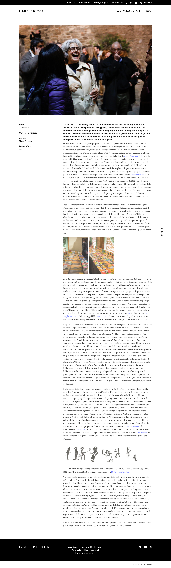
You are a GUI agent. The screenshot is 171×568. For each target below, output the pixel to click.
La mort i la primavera (132, 426)
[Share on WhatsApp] (162, 235)
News (148, 11)
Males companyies (137, 174)
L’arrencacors (81, 429)
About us (71, 2)
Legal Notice (73, 547)
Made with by (142, 564)
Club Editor (31, 11)
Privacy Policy (84, 547)
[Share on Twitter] (162, 231)
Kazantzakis (142, 432)
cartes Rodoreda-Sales (133, 156)
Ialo (129, 313)
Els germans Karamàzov (120, 472)
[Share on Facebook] (162, 228)
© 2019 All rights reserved (85, 553)
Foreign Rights (101, 2)
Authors (140, 11)
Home (118, 11)
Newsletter (117, 2)
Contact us (84, 2)
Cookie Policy (96, 547)
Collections (128, 11)
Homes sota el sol (102, 316)
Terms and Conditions (80, 550)
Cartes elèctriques (28, 133)
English (147, 2)
